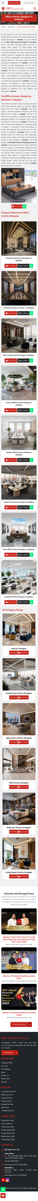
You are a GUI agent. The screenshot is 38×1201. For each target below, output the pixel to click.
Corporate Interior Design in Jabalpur (19, 502)
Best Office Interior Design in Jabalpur (18, 549)
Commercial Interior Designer (19, 693)
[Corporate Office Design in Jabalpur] (19, 577)
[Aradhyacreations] (3, 3)
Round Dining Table (7, 1127)
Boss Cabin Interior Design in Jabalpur (18, 355)
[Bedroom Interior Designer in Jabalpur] (19, 809)
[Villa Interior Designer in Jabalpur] (19, 764)
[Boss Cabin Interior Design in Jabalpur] (19, 335)
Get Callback (24, 266)
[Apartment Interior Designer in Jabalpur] (19, 719)
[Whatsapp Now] (24, 206)
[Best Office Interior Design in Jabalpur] (19, 530)
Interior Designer (19, 648)
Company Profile (6, 1063)
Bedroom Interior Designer (19, 827)
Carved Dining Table (7, 1139)
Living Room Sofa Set (8, 1092)
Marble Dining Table (7, 1136)
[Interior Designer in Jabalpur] (19, 630)
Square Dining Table (7, 1133)
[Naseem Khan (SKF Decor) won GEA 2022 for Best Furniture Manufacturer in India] (19, 996)
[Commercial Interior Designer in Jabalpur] (19, 238)
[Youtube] (3, 1180)
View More (8, 1053)
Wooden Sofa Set (7, 1104)
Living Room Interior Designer (19, 872)
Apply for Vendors (14, 3)
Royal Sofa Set (6, 1101)
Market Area (5, 1079)
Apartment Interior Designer (19, 738)
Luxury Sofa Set (6, 1098)
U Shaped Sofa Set (7, 1111)
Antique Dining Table (8, 1130)
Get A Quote (12, 266)
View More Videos (19, 1024)
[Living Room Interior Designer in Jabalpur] (19, 853)
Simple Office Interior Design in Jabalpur (19, 453)
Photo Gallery (5, 1069)
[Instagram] (7, 1180)
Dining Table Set (6, 1124)
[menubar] (35, 9)
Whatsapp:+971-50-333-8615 (16, 1175)
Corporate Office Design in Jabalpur (18, 597)
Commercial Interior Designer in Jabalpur (19, 259)
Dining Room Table (7, 1120)
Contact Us (5, 1075)
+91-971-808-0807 (12, 1161)
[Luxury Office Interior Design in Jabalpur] (19, 383)
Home (3, 27)
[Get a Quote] (3, 1195)
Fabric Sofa (5, 1107)
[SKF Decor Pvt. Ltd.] (11, 8)
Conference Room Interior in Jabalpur (18, 308)
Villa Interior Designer (19, 783)
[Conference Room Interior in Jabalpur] (19, 288)
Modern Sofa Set (7, 1095)
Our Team (4, 1066)
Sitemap (4, 1082)
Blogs (3, 1072)
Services (11, 27)
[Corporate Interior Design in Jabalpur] (19, 482)
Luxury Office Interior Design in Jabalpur (19, 403)
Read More (13, 652)
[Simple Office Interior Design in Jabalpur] (19, 432)
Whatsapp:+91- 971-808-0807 (16, 1164)
